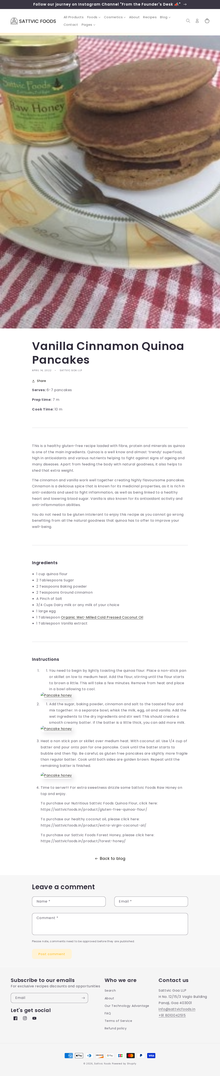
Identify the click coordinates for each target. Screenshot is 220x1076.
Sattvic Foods (102, 1063)
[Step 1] (56, 695)
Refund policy (116, 1028)
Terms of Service (118, 1021)
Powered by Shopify (124, 1063)
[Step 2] (56, 728)
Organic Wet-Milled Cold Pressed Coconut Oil (102, 617)
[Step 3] (56, 775)
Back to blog (112, 858)
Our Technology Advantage (127, 1006)
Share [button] (41, 381)
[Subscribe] (83, 998)
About (109, 998)
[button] (94, 17)
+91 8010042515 (172, 1015)
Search (110, 990)
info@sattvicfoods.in (177, 1009)
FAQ (108, 1013)
